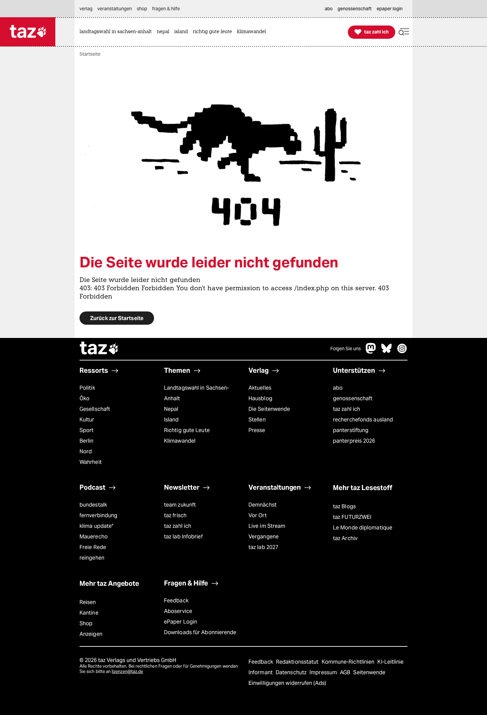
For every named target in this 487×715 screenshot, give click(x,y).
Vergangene (263, 536)
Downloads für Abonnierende (200, 632)
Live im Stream (266, 525)
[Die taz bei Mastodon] (371, 352)
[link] (117, 32)
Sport (86, 430)
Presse (256, 430)
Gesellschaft (95, 409)
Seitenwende (369, 672)
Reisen (88, 602)
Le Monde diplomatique (362, 527)
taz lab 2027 (263, 547)
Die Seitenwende (269, 409)
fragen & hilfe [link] (166, 9)
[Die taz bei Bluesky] (386, 352)
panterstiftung (350, 430)
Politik (87, 387)
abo (338, 387)
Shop (86, 623)
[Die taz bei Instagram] (402, 352)
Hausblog (260, 398)
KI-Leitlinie (390, 661)
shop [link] (142, 9)
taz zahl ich (346, 409)
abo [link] (329, 9)
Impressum (323, 672)
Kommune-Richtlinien (349, 661)
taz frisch (175, 515)
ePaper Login (180, 621)
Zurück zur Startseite (116, 318)
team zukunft (180, 504)
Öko (84, 398)
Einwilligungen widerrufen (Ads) (287, 683)
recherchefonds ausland (363, 419)
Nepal (171, 409)
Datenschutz (292, 672)
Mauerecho (94, 536)
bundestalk (93, 504)
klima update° (96, 525)
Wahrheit (91, 462)
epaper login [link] (390, 9)
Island (171, 419)
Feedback (176, 600)
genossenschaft (352, 398)
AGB (346, 672)
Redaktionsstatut (298, 661)
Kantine (89, 612)
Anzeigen (91, 634)
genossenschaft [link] (355, 9)
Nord (86, 451)
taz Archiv (345, 538)
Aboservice (178, 611)
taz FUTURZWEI (352, 517)
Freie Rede (93, 547)
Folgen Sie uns (345, 349)
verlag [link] (86, 9)
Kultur (87, 419)
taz (99, 349)
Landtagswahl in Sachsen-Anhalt (196, 393)
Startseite (90, 54)
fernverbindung (98, 515)
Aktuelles (259, 387)
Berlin (87, 440)
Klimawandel (179, 440)
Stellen (257, 419)
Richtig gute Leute (187, 430)
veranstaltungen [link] (114, 9)
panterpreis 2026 (354, 440)
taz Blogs (344, 506)
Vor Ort (257, 515)
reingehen (92, 557)
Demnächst (262, 504)
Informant (261, 672)
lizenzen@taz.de (127, 671)
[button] (404, 32)
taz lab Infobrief (183, 536)
